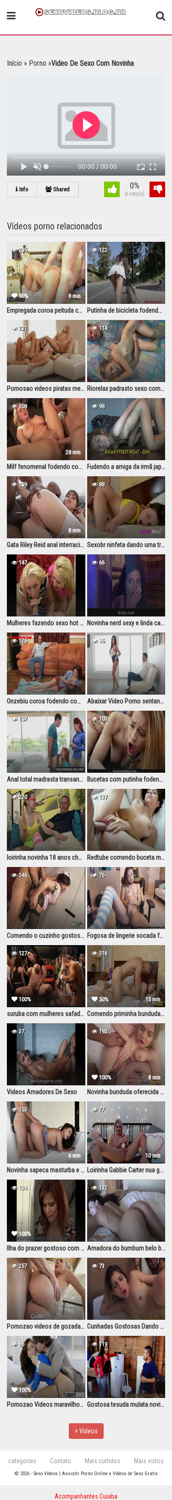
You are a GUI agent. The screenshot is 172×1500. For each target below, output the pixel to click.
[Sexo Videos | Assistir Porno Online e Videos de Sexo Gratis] (86, 11)
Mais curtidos (102, 1461)
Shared (61, 189)
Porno (37, 63)
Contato (60, 1461)
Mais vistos (149, 1461)
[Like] (112, 191)
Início (14, 63)
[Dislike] (157, 191)
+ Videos (86, 1431)
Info (23, 189)
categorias (22, 1461)
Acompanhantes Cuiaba (86, 1496)
